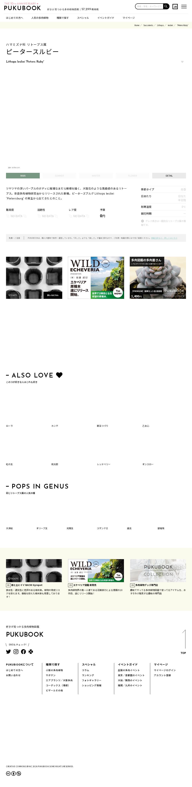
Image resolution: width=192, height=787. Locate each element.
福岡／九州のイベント (130, 685)
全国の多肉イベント (129, 670)
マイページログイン (165, 670)
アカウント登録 (162, 675)
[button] (167, 6)
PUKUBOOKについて (20, 664)
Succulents (148, 25)
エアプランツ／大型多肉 (59, 680)
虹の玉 (9, 464)
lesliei (170, 25)
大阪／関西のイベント (130, 680)
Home (136, 25)
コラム (85, 670)
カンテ (54, 425)
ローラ (9, 425)
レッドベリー (103, 464)
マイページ (129, 17)
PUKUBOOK (24, 9)
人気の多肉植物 (39, 17)
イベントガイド (105, 17)
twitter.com (16, 167)
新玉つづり (102, 425)
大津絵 (9, 528)
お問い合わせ (13, 675)
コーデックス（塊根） (58, 685)
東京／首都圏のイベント (131, 675)
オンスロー (148, 464)
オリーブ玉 (41, 528)
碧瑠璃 (161, 528)
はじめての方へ (14, 17)
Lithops (160, 25)
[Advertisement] (96, 336)
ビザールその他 (54, 690)
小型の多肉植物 (54, 670)
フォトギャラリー (91, 680)
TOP (183, 653)
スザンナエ (102, 528)
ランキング (88, 675)
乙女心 (145, 425)
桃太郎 (54, 464)
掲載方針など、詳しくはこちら (164, 237)
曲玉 (129, 528)
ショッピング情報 (91, 685)
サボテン (51, 675)
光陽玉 (70, 528)
